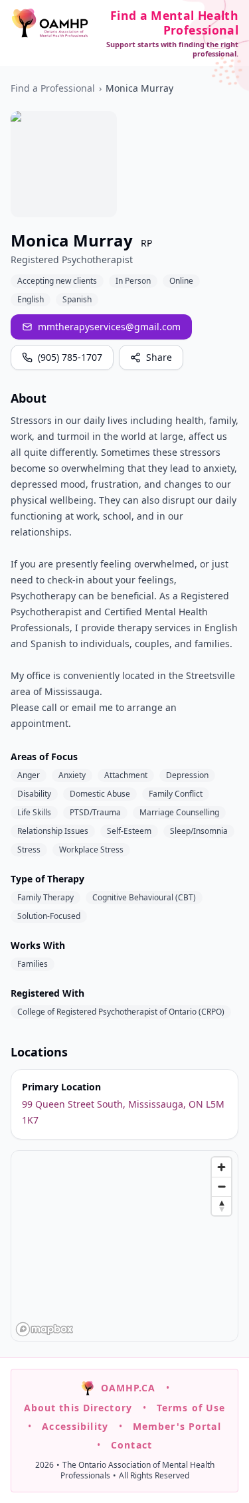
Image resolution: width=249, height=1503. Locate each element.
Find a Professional (53, 88)
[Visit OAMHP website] (50, 23)
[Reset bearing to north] (221, 1205)
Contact (131, 1445)
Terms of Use (191, 1407)
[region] (125, 1246)
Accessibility (75, 1426)
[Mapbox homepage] (44, 1329)
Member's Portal (177, 1426)
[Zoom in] (221, 1167)
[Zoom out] (221, 1186)
